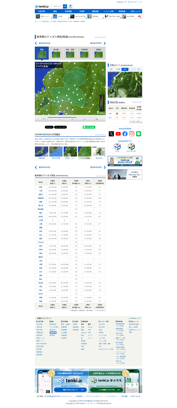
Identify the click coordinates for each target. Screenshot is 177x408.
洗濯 (82, 327)
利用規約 (79, 396)
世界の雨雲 (40, 346)
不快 (89, 330)
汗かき (90, 327)
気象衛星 (75, 327)
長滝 (40, 231)
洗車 (82, 346)
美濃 (40, 202)
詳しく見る (136, 121)
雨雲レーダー (40, 338)
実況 (138, 69)
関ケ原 (41, 205)
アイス (90, 335)
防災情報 (68, 11)
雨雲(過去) (53, 324)
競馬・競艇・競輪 (104, 343)
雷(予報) (39, 349)
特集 (130, 332)
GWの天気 (120, 334)
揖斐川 (41, 194)
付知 (40, 260)
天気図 (81, 11)
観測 (55, 11)
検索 (65, 6)
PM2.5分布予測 (41, 343)
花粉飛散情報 (120, 325)
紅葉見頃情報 (120, 348)
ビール (90, 338)
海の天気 (102, 327)
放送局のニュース (134, 330)
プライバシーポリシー (94, 396)
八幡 (40, 224)
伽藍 (40, 227)
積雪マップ (40, 341)
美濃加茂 (41, 198)
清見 (40, 275)
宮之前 (41, 283)
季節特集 (122, 11)
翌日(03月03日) (96, 43)
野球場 (101, 332)
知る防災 (64, 338)
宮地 (40, 253)
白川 (40, 272)
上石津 (41, 220)
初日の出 (120, 362)
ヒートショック (121, 353)
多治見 (41, 216)
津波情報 (64, 330)
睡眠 (82, 349)
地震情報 (64, 327)
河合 (40, 286)
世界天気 (39, 327)
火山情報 (64, 332)
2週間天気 (39, 332)
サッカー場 (102, 335)
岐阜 (40, 187)
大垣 (40, 191)
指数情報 (95, 11)
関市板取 (41, 209)
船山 (40, 279)
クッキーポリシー (111, 396)
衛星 (111, 69)
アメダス (132, 69)
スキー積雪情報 (121, 357)
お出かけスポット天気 (106, 349)
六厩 (40, 264)
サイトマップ (132, 2)
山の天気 (102, 324)
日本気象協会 (50, 396)
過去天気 (53, 332)
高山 (40, 290)
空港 (100, 330)
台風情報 (64, 335)
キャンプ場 (102, 341)
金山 (40, 235)
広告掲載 (124, 396)
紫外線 (83, 341)
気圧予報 (39, 330)
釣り (100, 346)
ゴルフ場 (102, 338)
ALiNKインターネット (63, 396)
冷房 (89, 332)
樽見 (40, 213)
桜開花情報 (120, 329)
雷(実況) (52, 335)
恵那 (40, 238)
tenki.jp (42, 7)
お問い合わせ (135, 396)
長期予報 (39, 335)
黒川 (40, 246)
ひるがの (41, 242)
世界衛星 (75, 330)
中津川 (41, 249)
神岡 (40, 297)
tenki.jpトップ (121, 2)
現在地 (70, 7)
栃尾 (40, 301)
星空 (82, 335)
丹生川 (41, 294)
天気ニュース (135, 11)
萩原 (40, 268)
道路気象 (39, 352)
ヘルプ (140, 2)
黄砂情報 (39, 354)
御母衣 (41, 257)
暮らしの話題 (133, 327)
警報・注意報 (65, 324)
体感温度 (84, 343)
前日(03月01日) (44, 43)
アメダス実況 (54, 327)
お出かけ (84, 332)
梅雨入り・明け (121, 339)
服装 (82, 330)
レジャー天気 (109, 11)
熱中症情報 (120, 343)
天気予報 (41, 11)
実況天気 (52, 330)
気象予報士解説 (134, 324)
